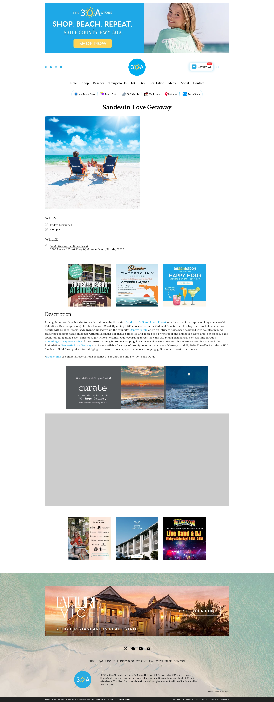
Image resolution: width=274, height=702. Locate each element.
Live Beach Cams (86, 94)
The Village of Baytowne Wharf (64, 341)
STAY (144, 661)
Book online (53, 356)
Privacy (225, 699)
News (73, 83)
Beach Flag (110, 94)
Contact (198, 83)
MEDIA (168, 661)
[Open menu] (225, 67)
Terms (214, 699)
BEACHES (110, 661)
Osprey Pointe (138, 330)
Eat (133, 83)
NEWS (100, 661)
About (176, 699)
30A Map (172, 94)
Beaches (98, 83)
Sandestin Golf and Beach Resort (69, 246)
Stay (142, 83)
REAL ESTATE (155, 661)
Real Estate (156, 83)
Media (172, 83)
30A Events (154, 94)
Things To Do (117, 83)
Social (185, 83)
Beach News (194, 94)
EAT (137, 661)
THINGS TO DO (125, 661)
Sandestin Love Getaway (76, 345)
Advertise (202, 699)
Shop (85, 83)
